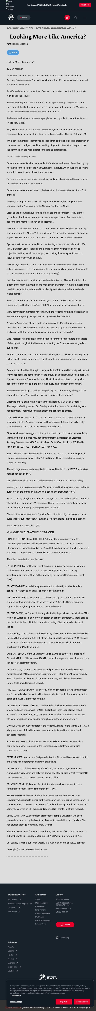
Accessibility (64, 938)
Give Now (85, 5)
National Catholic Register (18, 904)
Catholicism (12, 28)
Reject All (63, 1002)
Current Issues (42, 28)
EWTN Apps (40, 917)
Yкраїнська (12, 967)
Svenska (11, 963)
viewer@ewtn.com (63, 908)
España (11, 951)
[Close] (94, 2)
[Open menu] (85, 17)
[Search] (75, 17)
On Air (24, 17)
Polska (10, 955)
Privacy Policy (40, 924)
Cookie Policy (16, 996)
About (37, 899)
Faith (31, 28)
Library (23, 28)
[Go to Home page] (48, 978)
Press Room (40, 906)
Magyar (11, 959)
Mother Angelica (41, 903)
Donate (67, 925)
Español (11, 947)
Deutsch (11, 971)
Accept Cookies (82, 1002)
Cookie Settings (16, 1002)
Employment (40, 910)
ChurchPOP (12, 908)
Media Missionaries (42, 920)
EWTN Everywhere (42, 913)
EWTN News (13, 900)
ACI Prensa (12, 912)
